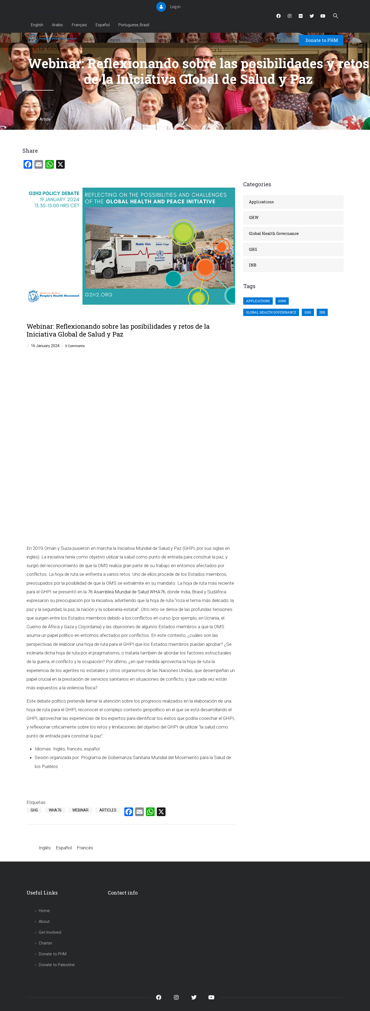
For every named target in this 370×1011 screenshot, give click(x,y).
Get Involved (50, 932)
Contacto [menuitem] (238, 40)
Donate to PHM (322, 40)
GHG (34, 810)
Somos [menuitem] (137, 40)
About (44, 921)
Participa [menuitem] (165, 40)
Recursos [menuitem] (269, 40)
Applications (261, 201)
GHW (254, 217)
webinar (80, 810)
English (37, 25)
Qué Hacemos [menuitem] (202, 40)
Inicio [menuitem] (114, 40)
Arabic (57, 25)
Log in (175, 7)
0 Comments (75, 346)
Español (103, 25)
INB (253, 265)
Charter (45, 943)
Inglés (45, 847)
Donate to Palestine (57, 964)
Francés (85, 847)
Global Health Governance (274, 233)
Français (79, 25)
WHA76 (55, 810)
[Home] (53, 39)
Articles (107, 810)
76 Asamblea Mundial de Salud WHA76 (126, 591)
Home (32, 119)
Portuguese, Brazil (133, 25)
